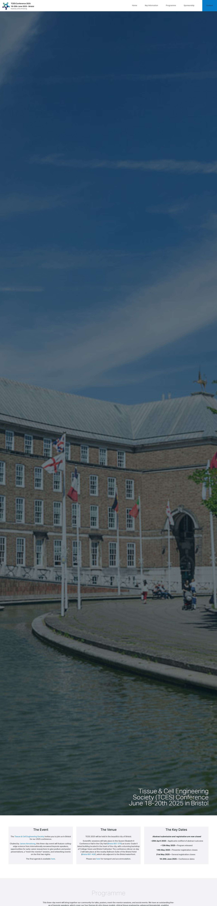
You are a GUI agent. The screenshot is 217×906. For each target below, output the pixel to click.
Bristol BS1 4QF (89, 854)
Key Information (151, 5)
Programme (171, 5)
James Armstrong (27, 844)
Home (134, 5)
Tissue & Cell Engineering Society (29, 836)
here (53, 859)
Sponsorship (189, 5)
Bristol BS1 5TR (114, 844)
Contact (209, 5)
